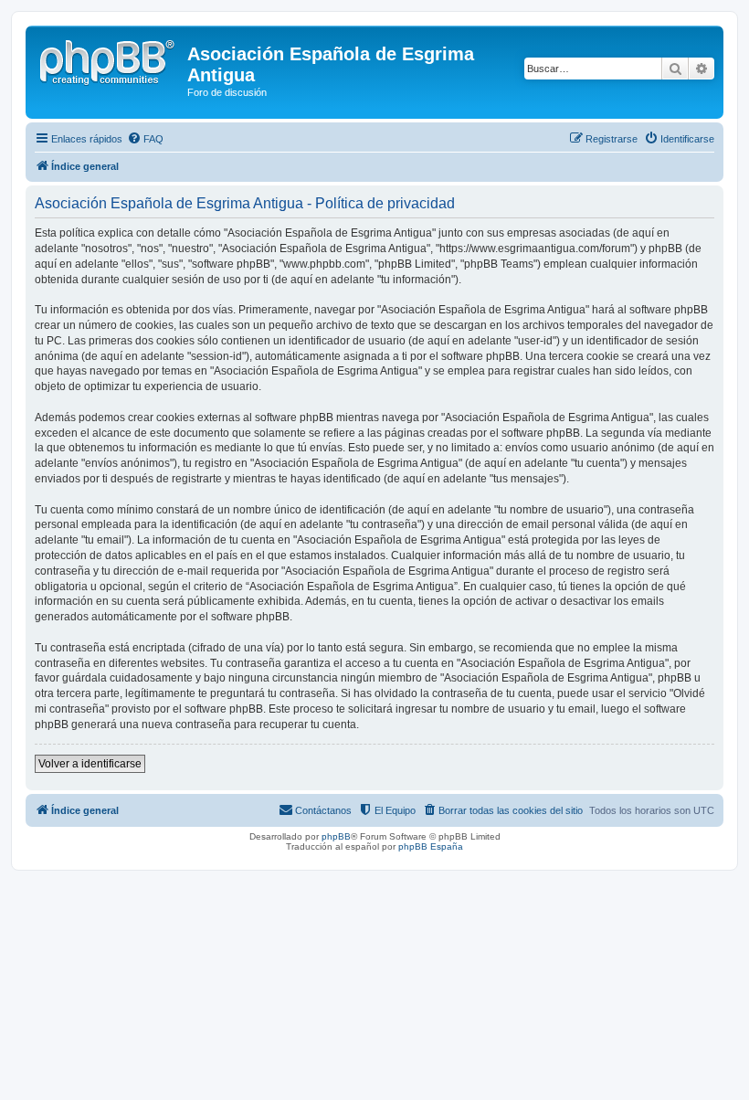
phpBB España (430, 846)
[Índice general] (108, 59)
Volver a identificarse (90, 763)
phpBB (336, 836)
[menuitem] (145, 139)
